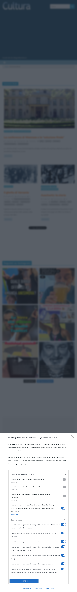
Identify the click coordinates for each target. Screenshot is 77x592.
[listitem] (38, 474)
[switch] (63, 479)
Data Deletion (27, 588)
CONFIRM (24, 581)
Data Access (38, 588)
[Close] (73, 437)
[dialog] (38, 512)
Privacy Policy (50, 588)
